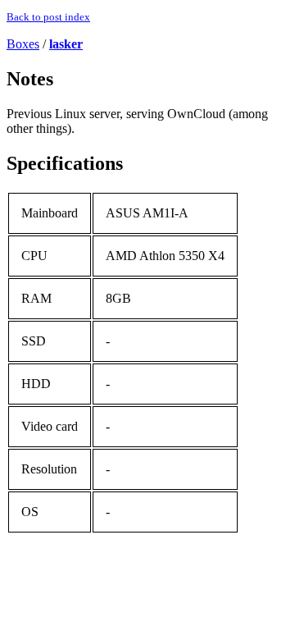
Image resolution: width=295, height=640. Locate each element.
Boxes (23, 44)
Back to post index (48, 17)
